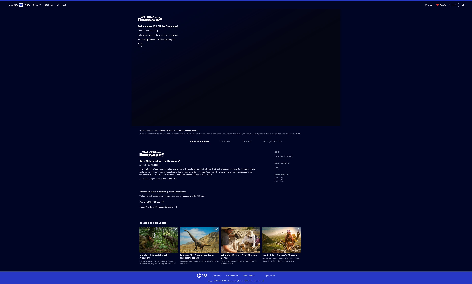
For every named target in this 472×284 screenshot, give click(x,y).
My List (63, 5)
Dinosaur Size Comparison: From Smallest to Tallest (197, 256)
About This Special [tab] (199, 141)
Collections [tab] (225, 141)
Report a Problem (167, 130)
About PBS (216, 275)
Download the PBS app (150, 202)
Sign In (454, 5)
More (298, 134)
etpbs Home (269, 275)
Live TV (37, 5)
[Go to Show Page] (239, 19)
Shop (430, 5)
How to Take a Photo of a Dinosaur (279, 255)
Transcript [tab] (247, 141)
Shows (50, 5)
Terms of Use (249, 275)
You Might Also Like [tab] (272, 141)
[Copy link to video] (282, 179)
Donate (442, 5)
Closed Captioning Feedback (187, 130)
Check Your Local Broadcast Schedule (156, 207)
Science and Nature (283, 156)
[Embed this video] (277, 179)
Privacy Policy (232, 275)
